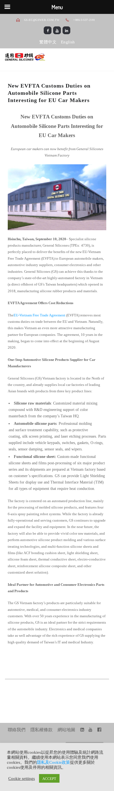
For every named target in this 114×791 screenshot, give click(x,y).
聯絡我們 (16, 729)
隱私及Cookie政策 (53, 762)
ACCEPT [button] (49, 778)
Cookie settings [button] (21, 778)
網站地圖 (66, 729)
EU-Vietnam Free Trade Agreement (39, 315)
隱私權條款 (41, 729)
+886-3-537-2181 (83, 19)
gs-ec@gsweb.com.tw (41, 19)
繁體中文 (47, 42)
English (68, 42)
